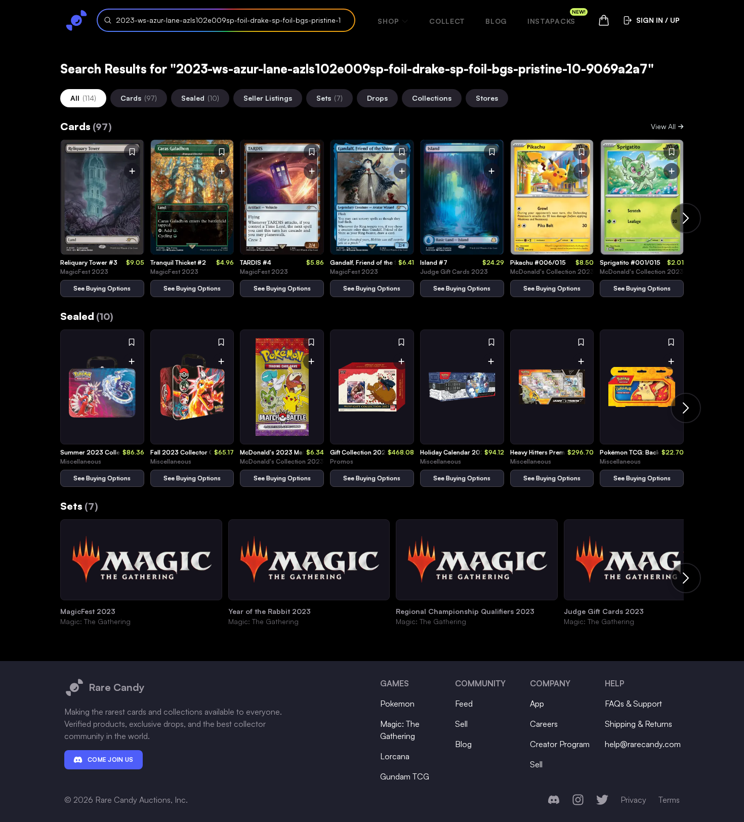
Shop (388, 21)
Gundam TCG (404, 776)
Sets (329, 98)
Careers (544, 724)
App (537, 703)
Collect (447, 21)
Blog (496, 21)
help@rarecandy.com (643, 744)
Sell (461, 724)
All (83, 98)
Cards (138, 98)
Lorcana (394, 756)
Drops (377, 98)
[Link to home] (76, 20)
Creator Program (560, 744)
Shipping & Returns (638, 724)
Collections (431, 98)
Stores (487, 98)
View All (663, 126)
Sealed (200, 98)
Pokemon (397, 703)
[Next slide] (686, 218)
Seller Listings (267, 98)
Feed (464, 703)
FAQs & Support (633, 703)
